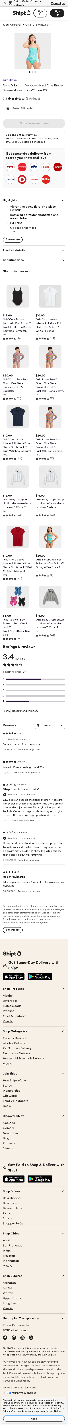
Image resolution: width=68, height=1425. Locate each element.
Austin (7, 1240)
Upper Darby (12, 1298)
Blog (6, 1138)
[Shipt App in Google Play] (40, 977)
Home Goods (12, 1005)
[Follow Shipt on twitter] (31, 1338)
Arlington (9, 1282)
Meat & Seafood (14, 1016)
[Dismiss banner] (5, 3)
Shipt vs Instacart (15, 1100)
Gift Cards (10, 1095)
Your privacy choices (23, 1393)
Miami (7, 1250)
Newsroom (10, 1133)
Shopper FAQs (13, 1223)
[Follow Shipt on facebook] (5, 1338)
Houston (9, 1255)
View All (8, 1021)
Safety (7, 1218)
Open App (58, 3)
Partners (9, 1143)
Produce (8, 1011)
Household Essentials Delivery (23, 1058)
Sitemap (8, 1148)
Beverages (10, 1000)
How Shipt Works (15, 1080)
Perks (7, 1213)
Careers (8, 1128)
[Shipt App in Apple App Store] (14, 977)
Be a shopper (12, 1198)
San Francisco (12, 1245)
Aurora (7, 1288)
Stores (7, 1085)
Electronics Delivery (16, 1053)
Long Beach (11, 1303)
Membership (11, 1090)
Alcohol (8, 995)
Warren (8, 1293)
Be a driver (10, 1203)
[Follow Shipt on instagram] (14, 1338)
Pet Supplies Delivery (17, 1048)
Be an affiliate (12, 1208)
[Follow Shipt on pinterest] (22, 1338)
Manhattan (11, 1260)
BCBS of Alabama (15, 1330)
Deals (7, 1106)
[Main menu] (7, 13)
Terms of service (12, 1387)
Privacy (31, 1387)
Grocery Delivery (14, 1038)
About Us (9, 1122)
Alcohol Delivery (14, 1043)
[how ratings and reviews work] (24, 672)
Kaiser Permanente (16, 1325)
